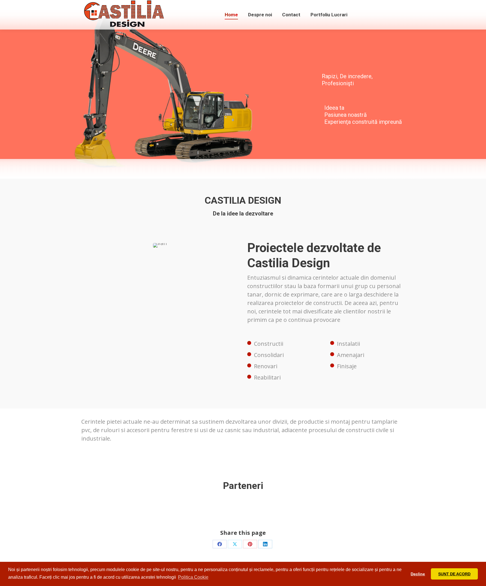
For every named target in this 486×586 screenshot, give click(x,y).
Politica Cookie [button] (193, 577)
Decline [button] (418, 574)
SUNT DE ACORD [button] (454, 574)
